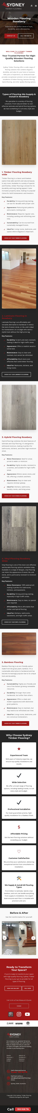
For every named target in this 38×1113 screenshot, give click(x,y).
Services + (10, 1057)
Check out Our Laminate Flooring (16, 374)
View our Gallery (13, 988)
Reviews (22, 1059)
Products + (22, 1057)
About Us (22, 1055)
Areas (8, 1061)
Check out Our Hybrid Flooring (15, 496)
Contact (21, 1061)
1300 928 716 (23, 1109)
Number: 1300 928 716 (19, 1072)
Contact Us (11, 36)
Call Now (27, 988)
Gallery (9, 1059)
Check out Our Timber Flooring (15, 238)
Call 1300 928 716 (25, 36)
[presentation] (5, 938)
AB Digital (26, 1097)
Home (9, 1055)
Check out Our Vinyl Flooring (15, 622)
